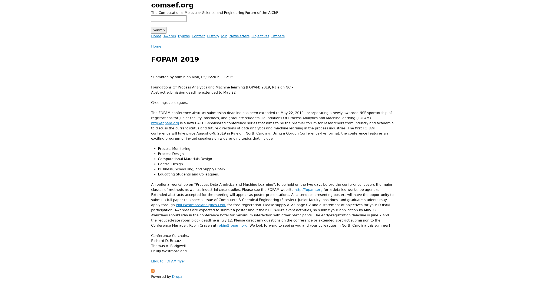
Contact (198, 36)
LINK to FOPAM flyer (168, 261)
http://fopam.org (165, 123)
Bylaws (184, 36)
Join (224, 36)
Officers (278, 36)
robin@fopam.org (232, 225)
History (213, 36)
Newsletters (239, 36)
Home (156, 46)
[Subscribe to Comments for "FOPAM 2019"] (153, 271)
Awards (170, 36)
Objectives (260, 36)
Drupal (177, 277)
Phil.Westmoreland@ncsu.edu (201, 205)
